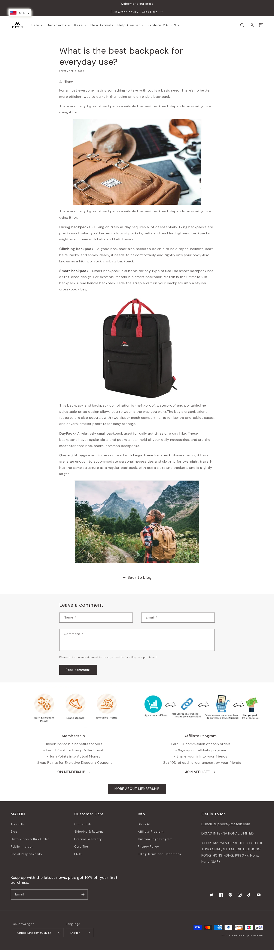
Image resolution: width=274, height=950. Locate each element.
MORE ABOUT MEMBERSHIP (137, 789)
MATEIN (235, 935)
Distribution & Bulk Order (30, 839)
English (75, 933)
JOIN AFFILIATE (197, 771)
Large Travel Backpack (152, 455)
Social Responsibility (26, 854)
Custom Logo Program (155, 839)
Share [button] (68, 81)
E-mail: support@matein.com (225, 824)
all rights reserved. (252, 935)
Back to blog (140, 577)
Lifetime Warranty (88, 839)
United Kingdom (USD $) (34, 933)
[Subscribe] (83, 894)
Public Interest (22, 846)
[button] (242, 25)
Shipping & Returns (89, 831)
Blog (14, 831)
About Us (18, 824)
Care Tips (81, 846)
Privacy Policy (148, 846)
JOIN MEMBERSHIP (70, 771)
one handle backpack (98, 283)
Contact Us (83, 824)
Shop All (144, 824)
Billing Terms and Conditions (159, 854)
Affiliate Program (151, 831)
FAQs (78, 854)
